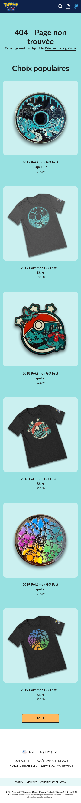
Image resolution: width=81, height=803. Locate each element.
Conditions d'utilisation (53, 782)
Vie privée (32, 782)
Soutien (19, 782)
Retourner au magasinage (60, 48)
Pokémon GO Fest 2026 (52, 760)
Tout (40, 718)
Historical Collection (57, 766)
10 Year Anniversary (22, 766)
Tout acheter (23, 760)
